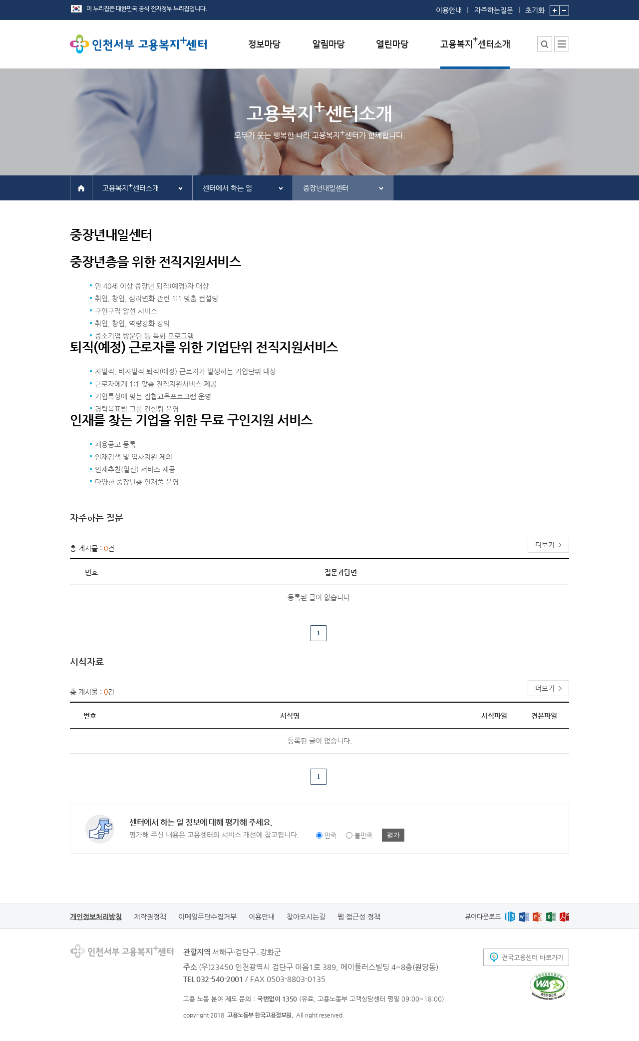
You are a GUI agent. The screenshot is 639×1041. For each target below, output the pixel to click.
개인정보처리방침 (96, 917)
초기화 (535, 9)
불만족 (363, 835)
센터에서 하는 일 (227, 188)
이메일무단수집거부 (207, 917)
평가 (393, 835)
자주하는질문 (493, 10)
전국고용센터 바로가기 (533, 957)
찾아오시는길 (306, 917)
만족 (330, 835)
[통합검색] (544, 43)
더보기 (545, 545)
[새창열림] (510, 916)
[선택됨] (475, 51)
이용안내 (449, 10)
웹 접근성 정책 (358, 917)
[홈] (81, 187)
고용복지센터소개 (130, 186)
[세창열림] (549, 986)
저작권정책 (150, 917)
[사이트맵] (561, 43)
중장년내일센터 (325, 188)
